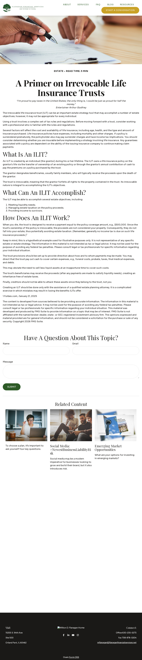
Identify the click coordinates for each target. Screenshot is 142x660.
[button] (67, 4)
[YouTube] (73, 635)
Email (75, 343)
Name (6, 343)
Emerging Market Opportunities (108, 448)
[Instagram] (78, 635)
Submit (11, 386)
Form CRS (74, 657)
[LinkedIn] (68, 635)
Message (8, 361)
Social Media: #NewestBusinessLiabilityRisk (70, 449)
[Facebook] (64, 635)
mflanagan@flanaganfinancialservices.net (116, 642)
